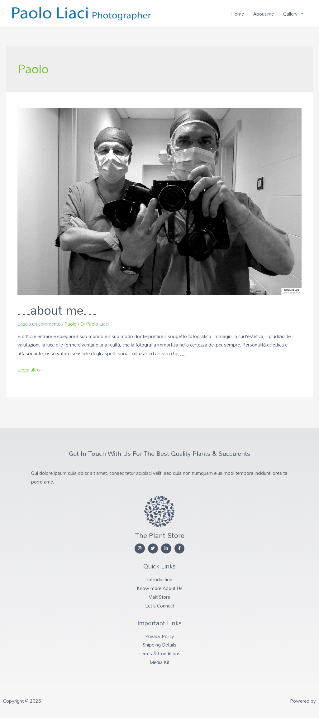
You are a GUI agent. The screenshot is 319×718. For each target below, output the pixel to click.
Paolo (70, 323)
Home (237, 13)
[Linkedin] (166, 548)
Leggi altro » (30, 369)
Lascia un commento (39, 323)
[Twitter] (153, 548)
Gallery (290, 13)
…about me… (57, 310)
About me (263, 13)
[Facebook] (179, 548)
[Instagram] (140, 548)
